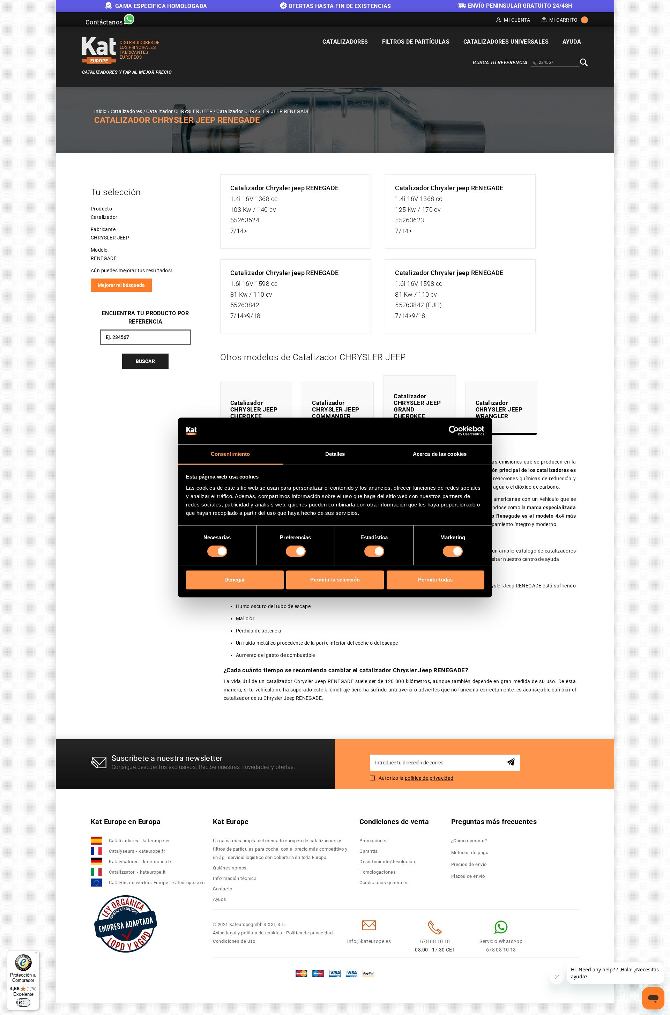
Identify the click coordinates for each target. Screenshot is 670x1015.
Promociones (373, 840)
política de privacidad (429, 778)
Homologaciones (377, 872)
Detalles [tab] (335, 454)
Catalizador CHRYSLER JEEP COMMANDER (335, 409)
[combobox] (555, 63)
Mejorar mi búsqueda (121, 285)
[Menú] (35, 954)
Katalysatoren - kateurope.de (140, 861)
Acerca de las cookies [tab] (440, 454)
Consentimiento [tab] (230, 454)
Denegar (234, 580)
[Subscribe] (512, 762)
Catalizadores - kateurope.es (140, 840)
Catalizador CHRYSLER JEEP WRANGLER (499, 409)
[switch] (296, 551)
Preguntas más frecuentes (494, 821)
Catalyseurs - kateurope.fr (137, 851)
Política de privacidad (309, 932)
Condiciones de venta (394, 821)
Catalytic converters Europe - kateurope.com (157, 882)
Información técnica (234, 878)
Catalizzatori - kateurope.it (137, 872)
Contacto (222, 888)
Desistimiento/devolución (387, 861)
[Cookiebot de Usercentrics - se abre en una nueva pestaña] (453, 431)
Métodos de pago (470, 852)
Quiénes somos (230, 867)
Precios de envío (469, 864)
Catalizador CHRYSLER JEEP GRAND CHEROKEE (417, 406)
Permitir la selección (335, 580)
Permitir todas (435, 580)
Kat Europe (230, 821)
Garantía (368, 851)
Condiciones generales (384, 882)
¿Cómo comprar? (469, 840)
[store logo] (99, 50)
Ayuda (219, 899)
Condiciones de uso (234, 941)
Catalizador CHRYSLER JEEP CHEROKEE (253, 409)
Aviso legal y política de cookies (247, 932)
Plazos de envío (468, 876)
